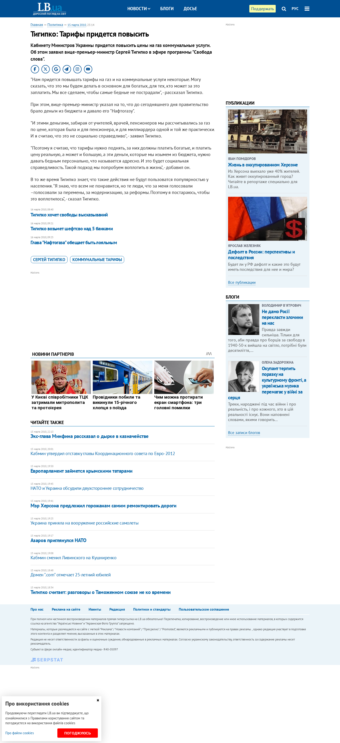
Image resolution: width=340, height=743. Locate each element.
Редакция (117, 609)
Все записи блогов (244, 432)
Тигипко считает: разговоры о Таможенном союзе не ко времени (101, 592)
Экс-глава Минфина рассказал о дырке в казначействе (89, 436)
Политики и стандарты (151, 609)
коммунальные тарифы (97, 259)
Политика (55, 24)
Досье (190, 8)
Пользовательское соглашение (204, 609)
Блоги (167, 8)
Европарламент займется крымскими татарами (82, 471)
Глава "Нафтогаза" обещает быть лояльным (74, 242)
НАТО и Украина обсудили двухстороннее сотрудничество (87, 488)
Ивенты (95, 609)
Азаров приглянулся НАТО (59, 540)
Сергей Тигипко (49, 259)
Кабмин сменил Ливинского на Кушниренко (74, 558)
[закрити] (98, 700)
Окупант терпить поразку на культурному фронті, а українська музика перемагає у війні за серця (267, 383)
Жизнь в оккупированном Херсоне (263, 165)
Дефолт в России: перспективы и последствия (261, 255)
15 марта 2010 (77, 25)
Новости (137, 8)
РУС (295, 8)
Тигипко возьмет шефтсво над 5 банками (72, 228)
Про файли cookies (19, 733)
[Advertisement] (123, 307)
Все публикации (242, 282)
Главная (37, 24)
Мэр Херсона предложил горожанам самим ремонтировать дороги (103, 505)
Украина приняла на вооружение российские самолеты (84, 523)
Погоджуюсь (77, 733)
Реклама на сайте (66, 609)
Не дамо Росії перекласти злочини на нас (282, 317)
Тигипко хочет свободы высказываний (69, 215)
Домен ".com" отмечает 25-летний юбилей (71, 575)
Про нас (37, 609)
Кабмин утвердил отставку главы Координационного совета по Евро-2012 (103, 453)
